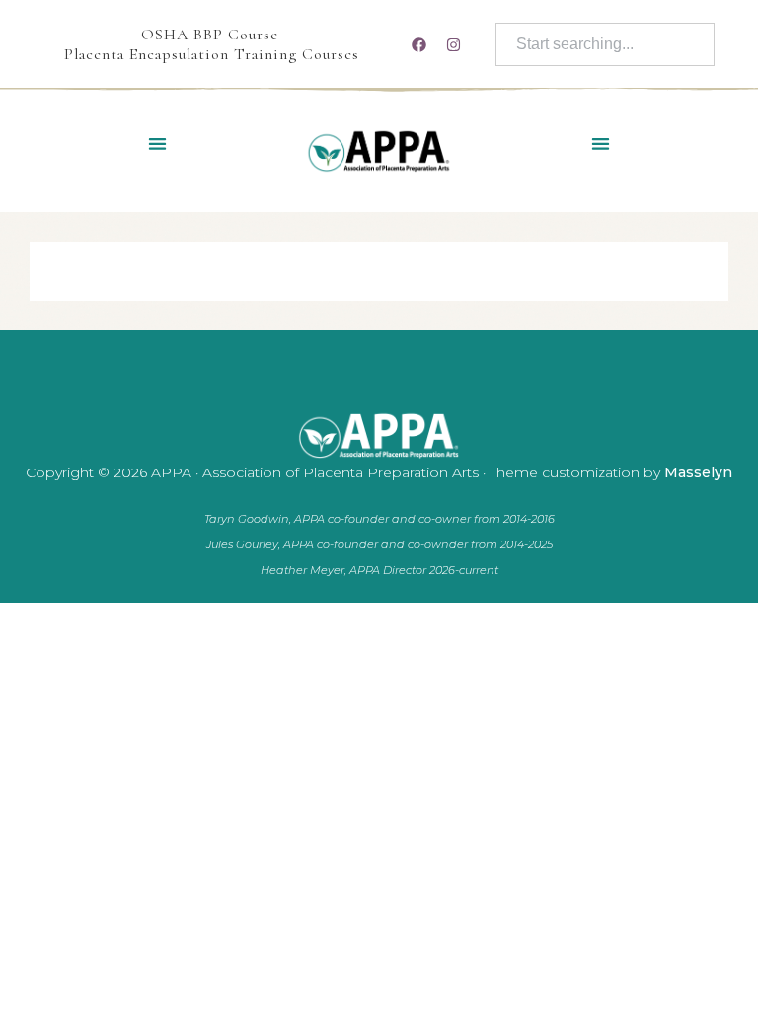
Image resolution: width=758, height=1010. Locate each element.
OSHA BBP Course (209, 34)
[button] (157, 143)
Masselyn (698, 472)
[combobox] (605, 44)
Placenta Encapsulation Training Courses (211, 54)
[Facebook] (419, 44)
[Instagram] (454, 44)
